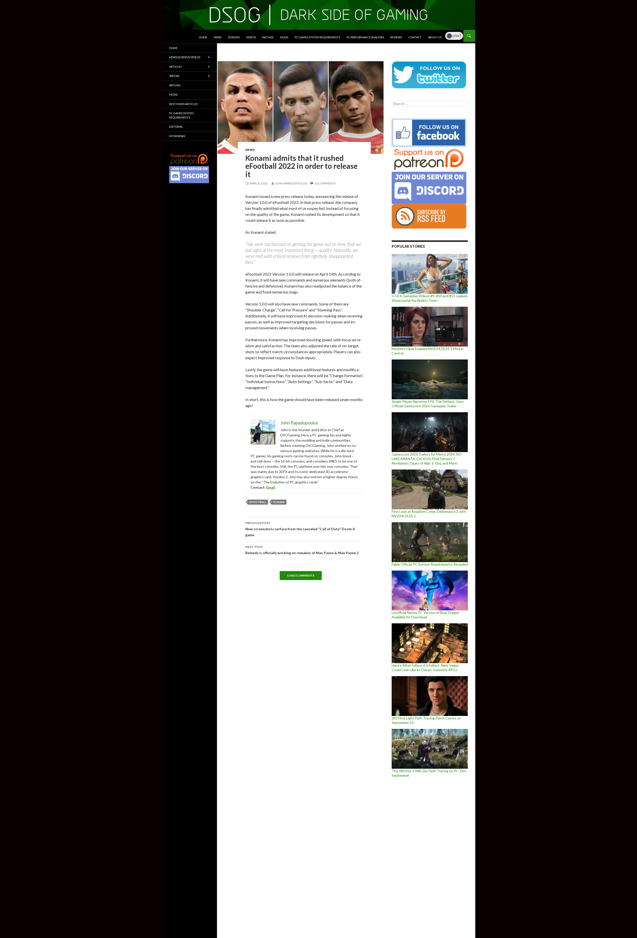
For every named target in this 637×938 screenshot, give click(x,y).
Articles (175, 66)
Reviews (396, 37)
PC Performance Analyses (365, 37)
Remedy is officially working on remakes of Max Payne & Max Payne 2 (302, 550)
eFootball (258, 502)
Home (203, 37)
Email (270, 487)
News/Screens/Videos (184, 57)
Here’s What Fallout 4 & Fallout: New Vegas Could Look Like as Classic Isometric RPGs (425, 667)
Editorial (176, 126)
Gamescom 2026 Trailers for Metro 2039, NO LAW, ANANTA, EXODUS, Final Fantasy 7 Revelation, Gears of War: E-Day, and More (427, 458)
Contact (415, 37)
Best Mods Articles (183, 104)
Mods (284, 37)
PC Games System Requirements (317, 37)
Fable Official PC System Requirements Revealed (430, 564)
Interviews (177, 136)
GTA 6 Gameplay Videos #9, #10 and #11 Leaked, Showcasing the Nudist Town (430, 298)
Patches (267, 37)
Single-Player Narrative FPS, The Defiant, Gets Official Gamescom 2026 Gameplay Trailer (428, 403)
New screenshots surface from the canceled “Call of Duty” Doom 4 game (300, 529)
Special (174, 75)
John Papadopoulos (291, 183)
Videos (251, 37)
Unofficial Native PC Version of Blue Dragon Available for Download (425, 614)
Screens (234, 37)
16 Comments (324, 183)
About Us (435, 37)
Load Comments (300, 575)
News (217, 37)
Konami (279, 502)
